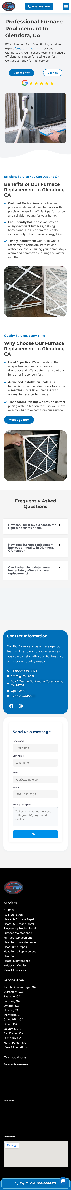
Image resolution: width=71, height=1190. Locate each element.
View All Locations (16, 1047)
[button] (66, 6)
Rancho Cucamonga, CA (20, 987)
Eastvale (9, 1100)
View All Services (15, 970)
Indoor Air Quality (15, 965)
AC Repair (10, 910)
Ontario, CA (11, 1005)
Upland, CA (11, 1010)
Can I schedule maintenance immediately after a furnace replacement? (29, 570)
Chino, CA (10, 1024)
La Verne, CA (12, 1028)
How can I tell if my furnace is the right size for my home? (32, 526)
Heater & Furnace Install (19, 924)
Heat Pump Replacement (20, 951)
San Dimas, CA (13, 1033)
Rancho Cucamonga (16, 1064)
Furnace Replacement (18, 937)
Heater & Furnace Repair (19, 919)
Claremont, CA (13, 991)
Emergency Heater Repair (20, 928)
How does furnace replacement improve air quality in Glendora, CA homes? (31, 547)
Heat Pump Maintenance (20, 942)
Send (35, 834)
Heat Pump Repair (15, 947)
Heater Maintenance (17, 960)
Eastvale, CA (12, 996)
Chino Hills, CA (13, 1019)
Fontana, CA (12, 1001)
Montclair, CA (12, 1015)
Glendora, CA (12, 1038)
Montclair (9, 1136)
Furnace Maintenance (18, 933)
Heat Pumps (12, 956)
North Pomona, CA (16, 1042)
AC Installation (13, 914)
